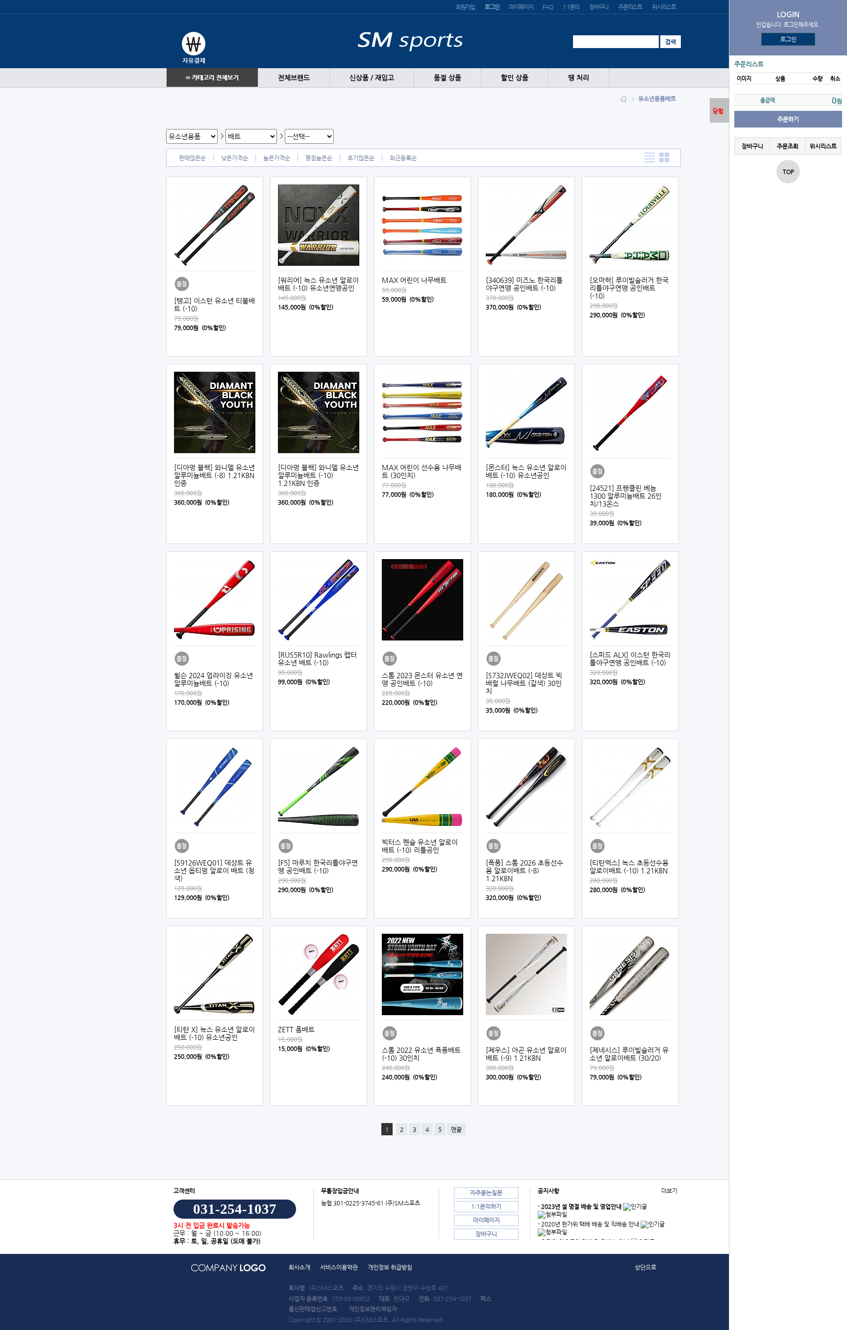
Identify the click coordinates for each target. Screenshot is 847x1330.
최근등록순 (403, 157)
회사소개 (299, 1267)
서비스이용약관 (339, 1267)
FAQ (547, 6)
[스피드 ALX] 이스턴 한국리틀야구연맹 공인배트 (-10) (630, 658)
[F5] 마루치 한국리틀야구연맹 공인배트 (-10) (318, 866)
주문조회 (787, 146)
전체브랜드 (294, 77)
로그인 (788, 39)
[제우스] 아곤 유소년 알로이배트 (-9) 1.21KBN (526, 1054)
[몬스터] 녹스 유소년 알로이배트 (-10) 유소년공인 (526, 471)
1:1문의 (571, 6)
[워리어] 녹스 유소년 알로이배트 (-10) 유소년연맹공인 (318, 284)
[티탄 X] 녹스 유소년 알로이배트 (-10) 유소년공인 (214, 1033)
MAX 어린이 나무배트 (414, 280)
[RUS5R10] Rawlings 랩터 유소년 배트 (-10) (317, 658)
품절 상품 (447, 77)
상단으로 (645, 1267)
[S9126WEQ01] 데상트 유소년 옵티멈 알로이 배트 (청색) (214, 870)
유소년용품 (651, 98)
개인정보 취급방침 (390, 1267)
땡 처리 (578, 77)
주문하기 (788, 119)
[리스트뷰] (650, 158)
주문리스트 (630, 6)
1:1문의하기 (486, 1206)
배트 (670, 98)
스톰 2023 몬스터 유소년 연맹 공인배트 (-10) (422, 679)
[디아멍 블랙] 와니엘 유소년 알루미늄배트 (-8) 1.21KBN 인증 (214, 475)
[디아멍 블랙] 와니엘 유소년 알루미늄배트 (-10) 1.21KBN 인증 (318, 475)
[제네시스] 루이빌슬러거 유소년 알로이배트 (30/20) (629, 1054)
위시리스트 (664, 6)
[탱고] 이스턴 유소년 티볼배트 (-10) (214, 304)
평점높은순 (318, 157)
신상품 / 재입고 (371, 77)
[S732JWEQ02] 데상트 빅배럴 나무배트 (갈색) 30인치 (524, 683)
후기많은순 (361, 157)
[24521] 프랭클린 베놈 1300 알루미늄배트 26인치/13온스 (626, 496)
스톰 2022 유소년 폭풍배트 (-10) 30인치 (421, 1054)
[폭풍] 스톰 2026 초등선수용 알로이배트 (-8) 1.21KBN (524, 870)
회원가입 (465, 6)
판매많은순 (192, 157)
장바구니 (598, 6)
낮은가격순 (234, 157)
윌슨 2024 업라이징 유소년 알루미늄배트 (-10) (213, 679)
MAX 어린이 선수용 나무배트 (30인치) (421, 471)
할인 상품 (514, 77)
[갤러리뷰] (664, 158)
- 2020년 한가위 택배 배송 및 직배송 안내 (588, 1224)
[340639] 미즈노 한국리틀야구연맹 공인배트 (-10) (524, 284)
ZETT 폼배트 (296, 1029)
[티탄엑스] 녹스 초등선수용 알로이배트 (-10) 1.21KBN (629, 866)
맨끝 (456, 1129)
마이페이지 (521, 6)
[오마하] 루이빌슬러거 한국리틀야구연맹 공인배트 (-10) (629, 288)
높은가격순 (276, 157)
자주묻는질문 (486, 1192)
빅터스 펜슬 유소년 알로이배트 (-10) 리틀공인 (420, 846)
